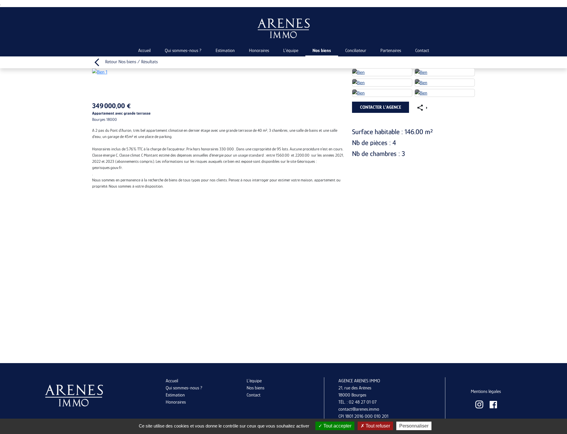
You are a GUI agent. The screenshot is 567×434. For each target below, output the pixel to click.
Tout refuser (377, 425)
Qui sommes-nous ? (183, 50)
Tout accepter (336, 425)
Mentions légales (486, 391)
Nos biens (321, 50)
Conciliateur (355, 50)
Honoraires (259, 50)
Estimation (225, 50)
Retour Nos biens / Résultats (131, 61)
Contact (422, 50)
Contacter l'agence (380, 107)
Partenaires (390, 50)
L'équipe (290, 50)
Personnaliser (413, 425)
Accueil (144, 50)
